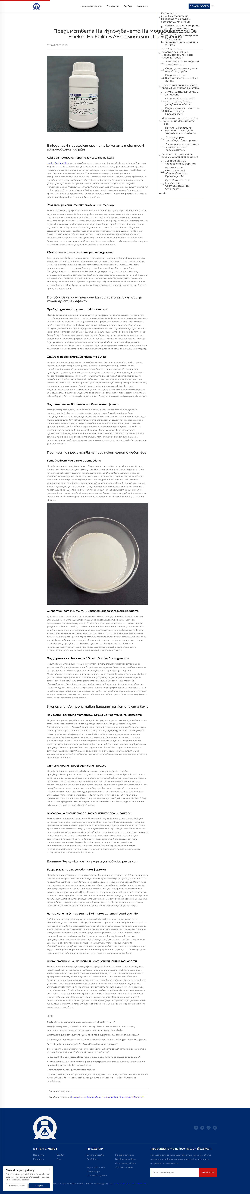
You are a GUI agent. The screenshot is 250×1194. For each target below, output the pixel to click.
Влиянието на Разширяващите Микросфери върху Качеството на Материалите (115, 1097)
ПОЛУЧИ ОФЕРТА (199, 6)
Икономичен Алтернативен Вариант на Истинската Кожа (180, 121)
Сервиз (128, 6)
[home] (36, 6)
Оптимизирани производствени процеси (181, 139)
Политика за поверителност (130, 1183)
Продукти (113, 6)
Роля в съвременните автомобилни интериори (181, 34)
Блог (59, 1159)
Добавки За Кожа (124, 1167)
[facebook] (196, 1128)
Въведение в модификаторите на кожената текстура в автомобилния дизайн (175, 17)
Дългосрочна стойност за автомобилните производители (182, 147)
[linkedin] (202, 1128)
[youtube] (215, 1128)
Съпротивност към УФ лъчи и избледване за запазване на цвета (180, 101)
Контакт (142, 6)
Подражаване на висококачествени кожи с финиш (181, 78)
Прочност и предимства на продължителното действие (181, 86)
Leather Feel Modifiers (58, 163)
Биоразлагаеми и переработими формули (180, 162)
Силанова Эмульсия (97, 1175)
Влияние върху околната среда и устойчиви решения (180, 155)
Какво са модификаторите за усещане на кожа (181, 27)
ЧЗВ (164, 192)
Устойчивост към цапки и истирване (181, 93)
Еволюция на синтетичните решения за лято (181, 42)
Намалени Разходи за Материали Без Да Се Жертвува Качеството (180, 130)
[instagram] (209, 1128)
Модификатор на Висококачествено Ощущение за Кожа (125, 1159)
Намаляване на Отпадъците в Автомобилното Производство (176, 172)
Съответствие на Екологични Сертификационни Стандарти (177, 184)
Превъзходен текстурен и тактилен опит (182, 63)
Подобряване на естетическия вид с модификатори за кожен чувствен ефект (177, 53)
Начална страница (91, 6)
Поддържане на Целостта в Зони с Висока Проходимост (182, 111)
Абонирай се (208, 1172)
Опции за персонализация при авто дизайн (181, 70)
